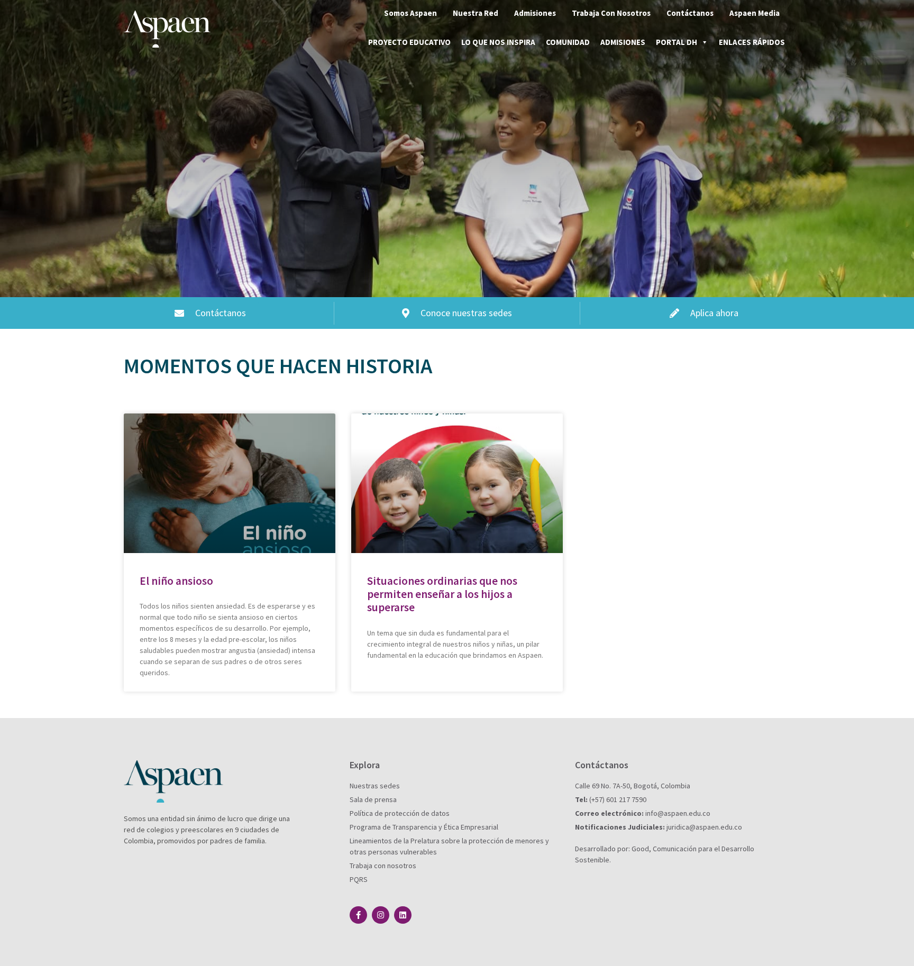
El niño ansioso (176, 581)
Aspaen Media (754, 13)
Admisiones (535, 13)
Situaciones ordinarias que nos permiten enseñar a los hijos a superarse (442, 594)
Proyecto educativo (409, 42)
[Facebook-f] (358, 915)
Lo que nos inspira (498, 42)
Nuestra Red (475, 13)
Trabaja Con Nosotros (611, 13)
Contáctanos (690, 13)
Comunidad (568, 42)
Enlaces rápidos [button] (752, 42)
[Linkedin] (403, 915)
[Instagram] (380, 915)
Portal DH (676, 42)
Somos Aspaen (410, 13)
